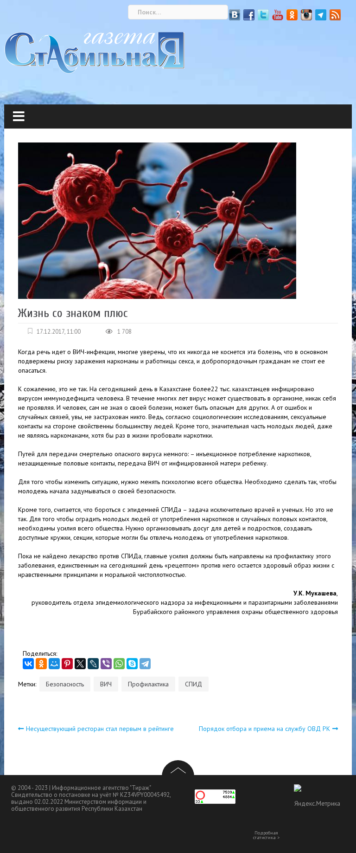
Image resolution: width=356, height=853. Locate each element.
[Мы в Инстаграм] (306, 14)
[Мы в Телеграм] (320, 14)
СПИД (193, 684)
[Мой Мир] (54, 663)
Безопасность (65, 684)
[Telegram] (145, 663)
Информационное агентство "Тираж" (101, 788)
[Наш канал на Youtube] (277, 14)
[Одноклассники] (41, 663)
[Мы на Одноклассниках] (292, 14)
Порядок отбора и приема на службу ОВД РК (264, 728)
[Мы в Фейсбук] (248, 14)
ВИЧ (106, 684)
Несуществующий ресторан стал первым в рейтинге (100, 728)
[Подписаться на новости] (335, 14)
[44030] (94, 52)
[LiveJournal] (93, 663)
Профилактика (148, 684)
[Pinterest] (67, 663)
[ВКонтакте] (28, 663)
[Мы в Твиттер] (263, 14)
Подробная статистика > (266, 835)
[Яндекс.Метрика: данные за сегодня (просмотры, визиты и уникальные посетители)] (317, 799)
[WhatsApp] (119, 663)
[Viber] (106, 663)
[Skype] (132, 663)
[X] (80, 663)
